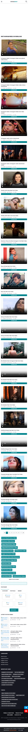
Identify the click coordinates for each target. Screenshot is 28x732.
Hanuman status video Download (10, 557)
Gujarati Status (4, 658)
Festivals (12, 591)
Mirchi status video (7, 570)
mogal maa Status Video (8, 554)
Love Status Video (6, 576)
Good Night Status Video (8, 682)
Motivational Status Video (8, 566)
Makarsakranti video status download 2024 (17, 645)
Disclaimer (10, 715)
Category (5, 591)
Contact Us (18, 715)
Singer (19, 591)
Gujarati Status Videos (19, 576)
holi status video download (8, 705)
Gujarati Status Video (7, 684)
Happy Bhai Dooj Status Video (9, 547)
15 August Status (6, 701)
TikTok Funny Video (19, 672)
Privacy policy (19, 713)
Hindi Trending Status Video (8, 693)
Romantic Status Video (7, 672)
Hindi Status (4, 656)
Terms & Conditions (8, 713)
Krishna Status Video (18, 674)
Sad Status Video (16, 676)
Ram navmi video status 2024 (18, 618)
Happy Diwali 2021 (20, 695)
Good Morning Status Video (8, 680)
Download (14, 63)
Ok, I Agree (20, 730)
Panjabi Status (4, 662)
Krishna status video (20, 550)
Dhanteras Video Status (8, 541)
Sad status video (6, 563)
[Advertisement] (14, 18)
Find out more (13, 730)
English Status (4, 660)
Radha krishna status (7, 550)
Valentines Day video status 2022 (10, 699)
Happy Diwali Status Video (9, 544)
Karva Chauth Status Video (9, 538)
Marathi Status (4, 664)
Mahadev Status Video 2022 (9, 560)
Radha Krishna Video (6, 674)
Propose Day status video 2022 (9, 703)
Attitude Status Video (7, 678)
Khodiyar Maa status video (8, 697)
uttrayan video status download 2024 (16, 631)
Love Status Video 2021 (19, 678)
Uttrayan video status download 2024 (16, 638)
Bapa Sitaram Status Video (8, 695)
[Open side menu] (1, 1)
